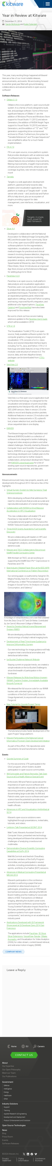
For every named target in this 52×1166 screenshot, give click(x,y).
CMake (44, 936)
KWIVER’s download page (22, 463)
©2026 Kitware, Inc (10, 1154)
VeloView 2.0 (12, 364)
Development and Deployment (14, 1117)
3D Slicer (42, 933)
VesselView (28, 936)
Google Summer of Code (17, 759)
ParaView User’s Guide (38, 319)
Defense (6, 1085)
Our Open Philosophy (11, 1069)
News (4, 1130)
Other (6, 1099)
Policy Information (23, 1159)
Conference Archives (40, 1159)
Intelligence (8, 1089)
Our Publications (9, 1076)
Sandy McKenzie (12, 24)
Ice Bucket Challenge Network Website (23, 659)
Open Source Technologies (14, 1125)
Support (7, 1107)
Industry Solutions (10, 1104)
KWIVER (10, 428)
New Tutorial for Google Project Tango (23, 704)
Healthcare (7, 1096)
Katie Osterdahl (30, 24)
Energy (6, 1092)
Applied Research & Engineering (15, 1114)
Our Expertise (8, 1066)
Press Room (7, 1137)
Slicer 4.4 (11, 229)
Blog (4, 1133)
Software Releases (10, 1143)
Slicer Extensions (15, 936)
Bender (37, 936)
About (5, 1063)
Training (7, 1110)
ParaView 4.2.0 (13, 276)
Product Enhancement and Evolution (17, 1120)
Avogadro (12, 939)
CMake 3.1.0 (12, 100)
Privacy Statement (6, 1159)
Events (5, 1140)
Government (7, 1082)
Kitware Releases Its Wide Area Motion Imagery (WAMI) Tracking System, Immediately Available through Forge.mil (27, 680)
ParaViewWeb (25, 307)
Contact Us (24, 1055)
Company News (14, 952)
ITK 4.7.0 (10, 147)
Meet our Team (9, 1073)
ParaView (33, 933)
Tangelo (10, 177)
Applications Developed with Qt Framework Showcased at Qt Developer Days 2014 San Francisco (25, 925)
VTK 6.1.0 (11, 326)
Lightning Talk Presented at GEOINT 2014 (24, 827)
